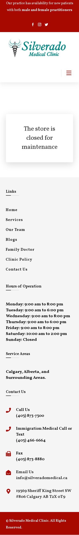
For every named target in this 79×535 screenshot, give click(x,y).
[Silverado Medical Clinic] (37, 48)
